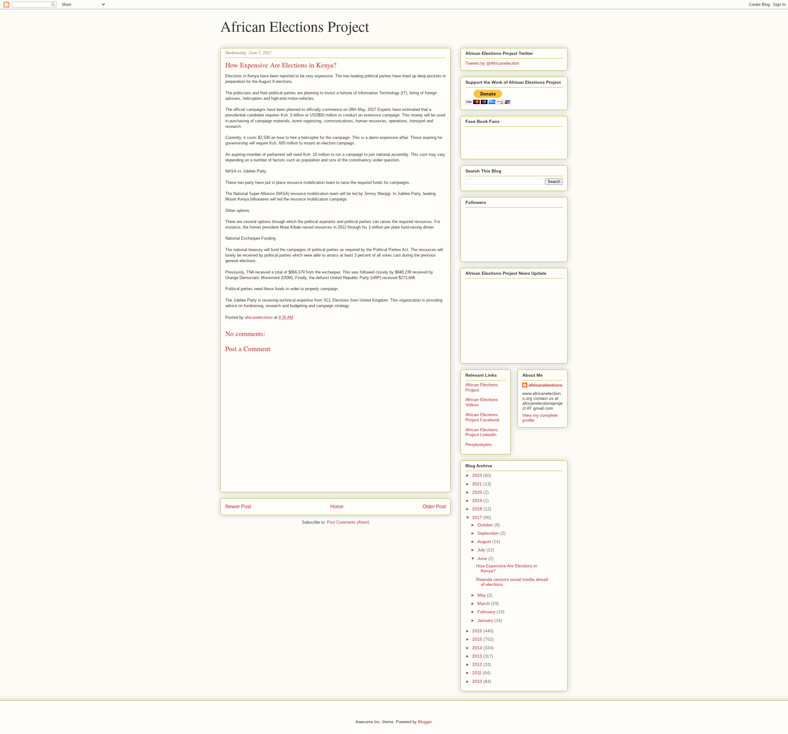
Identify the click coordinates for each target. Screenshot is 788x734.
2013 (477, 656)
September (488, 533)
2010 (477, 681)
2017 (477, 517)
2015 (477, 639)
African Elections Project (294, 26)
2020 (477, 492)
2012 (477, 664)
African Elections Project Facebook (482, 417)
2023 (477, 475)
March (484, 603)
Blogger (424, 722)
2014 (477, 647)
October (485, 524)
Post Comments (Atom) (348, 522)
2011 (477, 672)
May (482, 595)
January (485, 620)
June (482, 558)
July (481, 549)
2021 (477, 483)
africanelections (545, 385)
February (487, 611)
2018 (477, 508)
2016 (477, 630)
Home (337, 506)
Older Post (434, 506)
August (484, 541)
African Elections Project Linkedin (481, 432)
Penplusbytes (478, 444)
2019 (477, 500)
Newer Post (238, 506)
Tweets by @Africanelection (492, 63)
